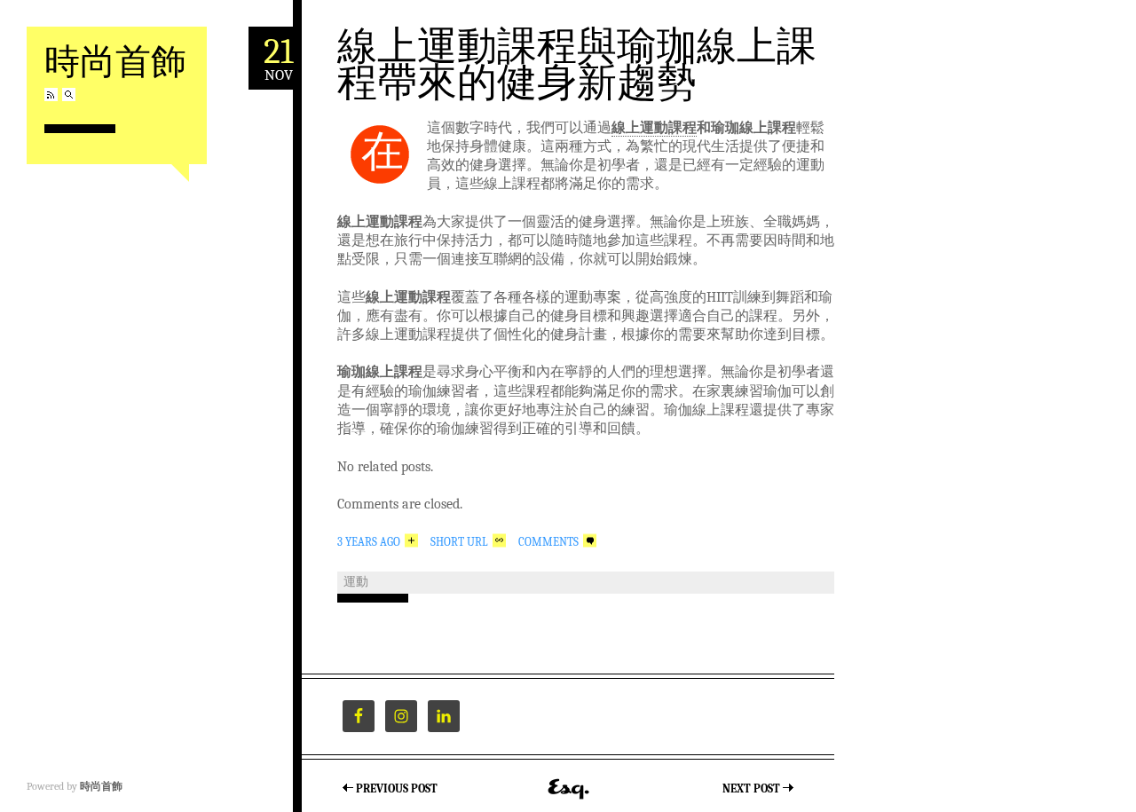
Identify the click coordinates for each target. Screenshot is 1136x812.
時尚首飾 (115, 59)
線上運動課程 (654, 128)
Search (68, 94)
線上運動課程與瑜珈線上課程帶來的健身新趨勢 (576, 62)
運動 (355, 581)
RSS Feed (51, 94)
